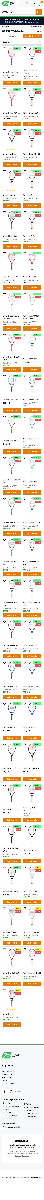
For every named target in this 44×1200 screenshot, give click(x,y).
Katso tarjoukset (32, 22)
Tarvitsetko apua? (36, 26)
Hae (38, 12)
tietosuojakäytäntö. (22, 1156)
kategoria (12, 36)
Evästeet (18, 1091)
